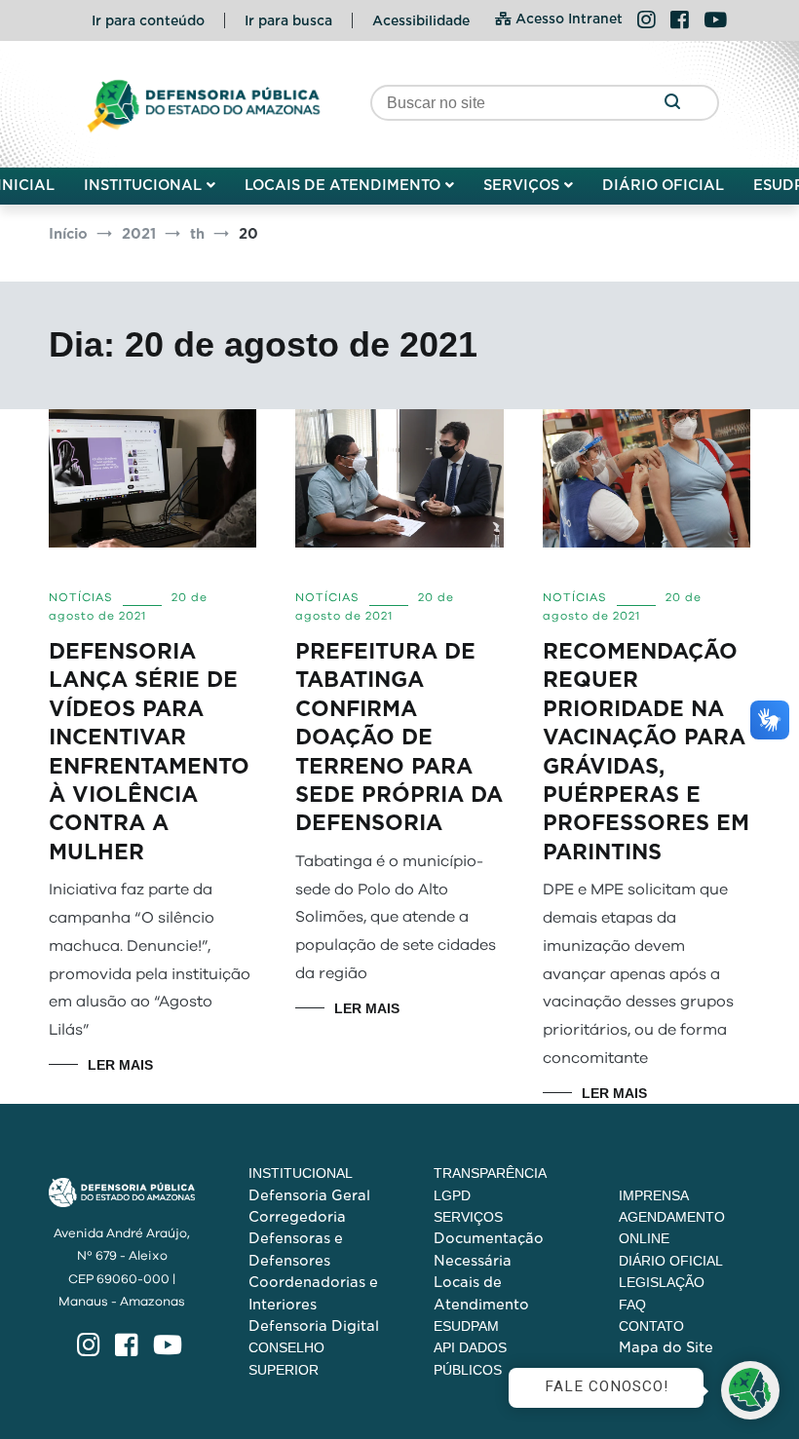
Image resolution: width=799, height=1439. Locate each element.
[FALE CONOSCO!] (750, 1390)
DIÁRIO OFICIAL (663, 185)
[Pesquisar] (672, 103)
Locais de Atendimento (481, 1292)
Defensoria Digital (313, 1326)
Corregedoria (297, 1217)
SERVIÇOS (521, 185)
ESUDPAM (466, 1326)
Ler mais (120, 1065)
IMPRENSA (654, 1195)
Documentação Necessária (489, 1249)
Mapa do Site (666, 1347)
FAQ (632, 1304)
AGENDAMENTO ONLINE (672, 1227)
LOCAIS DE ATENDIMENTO (342, 185)
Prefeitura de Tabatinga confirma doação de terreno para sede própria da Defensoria (399, 737)
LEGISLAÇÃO (661, 1282)
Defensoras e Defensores (295, 1249)
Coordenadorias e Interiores (313, 1292)
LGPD (452, 1195)
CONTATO (651, 1326)
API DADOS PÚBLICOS (470, 1358)
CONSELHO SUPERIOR (286, 1358)
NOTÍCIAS (81, 597)
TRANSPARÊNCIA (490, 1173)
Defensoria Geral (309, 1195)
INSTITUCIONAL (143, 185)
